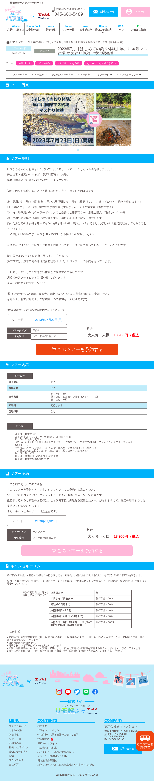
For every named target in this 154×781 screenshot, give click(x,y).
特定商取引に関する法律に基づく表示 (57, 734)
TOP (12, 42)
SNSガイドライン (47, 743)
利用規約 (42, 726)
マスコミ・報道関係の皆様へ (53, 756)
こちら (56, 310)
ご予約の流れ (33, 28)
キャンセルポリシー (127, 74)
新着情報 (50, 28)
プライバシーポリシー (49, 730)
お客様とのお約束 (47, 747)
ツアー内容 (84, 74)
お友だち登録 (138, 28)
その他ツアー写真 (61, 74)
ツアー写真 (19, 74)
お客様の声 (86, 28)
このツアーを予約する (80, 349)
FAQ (121, 28)
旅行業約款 (43, 739)
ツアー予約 (103, 74)
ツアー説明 (38, 74)
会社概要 (14, 764)
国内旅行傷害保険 (47, 760)
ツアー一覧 (68, 28)
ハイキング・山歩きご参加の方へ (55, 752)
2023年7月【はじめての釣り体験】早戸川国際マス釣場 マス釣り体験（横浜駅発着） (79, 42)
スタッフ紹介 (16, 760)
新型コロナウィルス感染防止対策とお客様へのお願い (66, 764)
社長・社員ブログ (18, 747)
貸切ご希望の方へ (103, 29)
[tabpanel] (77, 119)
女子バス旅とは (15, 28)
